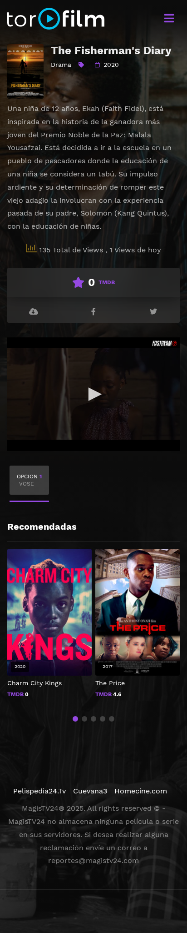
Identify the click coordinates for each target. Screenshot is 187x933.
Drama (61, 64)
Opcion (29, 480)
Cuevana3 (90, 791)
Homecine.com (140, 791)
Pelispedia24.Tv (39, 791)
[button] (75, 719)
